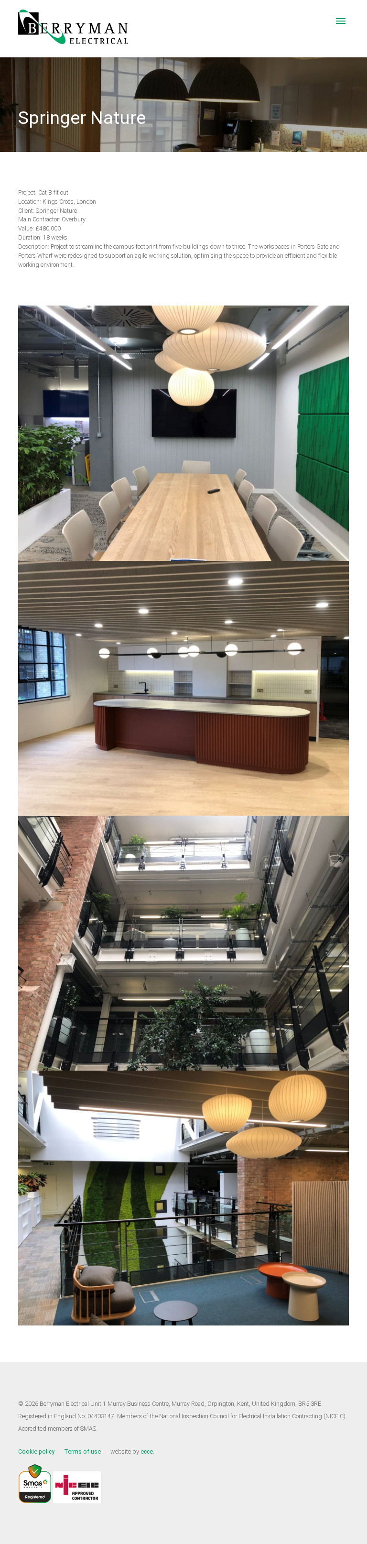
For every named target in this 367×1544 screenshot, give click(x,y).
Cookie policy (36, 1451)
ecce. (147, 1451)
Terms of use (82, 1451)
